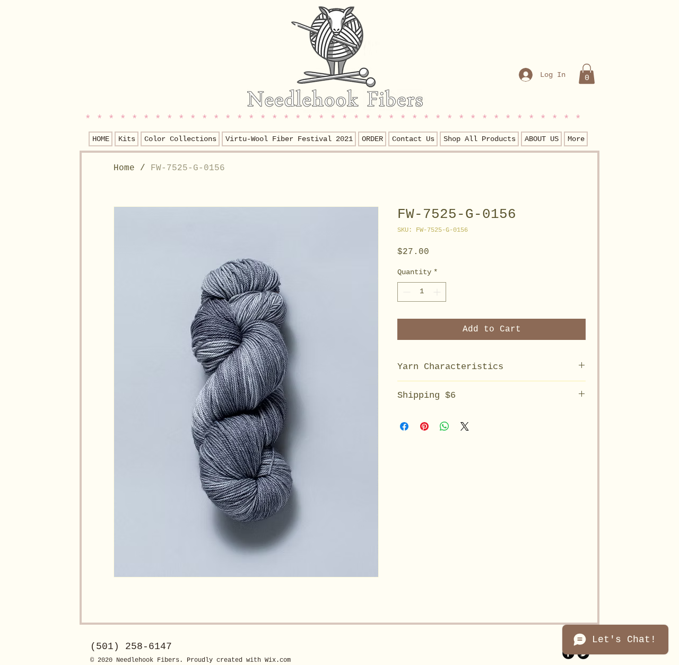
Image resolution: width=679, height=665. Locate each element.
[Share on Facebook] (404, 426)
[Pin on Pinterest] (424, 426)
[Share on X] (464, 426)
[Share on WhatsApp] (444, 426)
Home (124, 168)
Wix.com (278, 660)
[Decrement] (405, 292)
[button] (586, 74)
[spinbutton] (421, 292)
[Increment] (438, 292)
